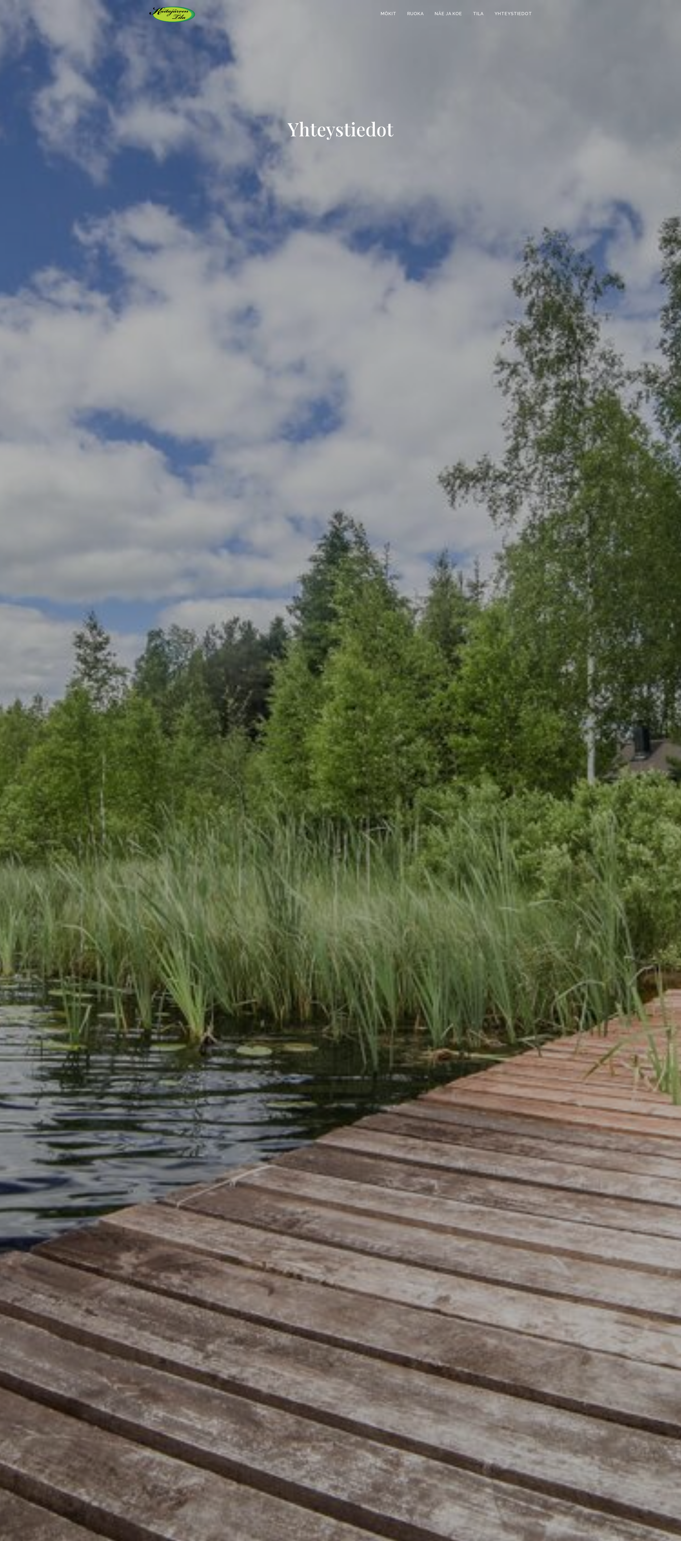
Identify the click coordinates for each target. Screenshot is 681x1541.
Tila (478, 13)
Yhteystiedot (513, 13)
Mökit (388, 13)
